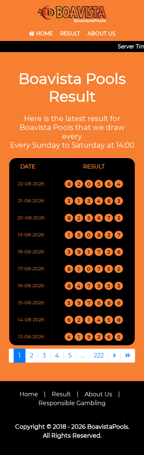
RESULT (70, 33)
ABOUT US (102, 33)
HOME (44, 33)
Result (61, 394)
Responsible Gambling (72, 403)
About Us (98, 394)
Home (29, 394)
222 (99, 355)
